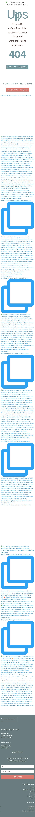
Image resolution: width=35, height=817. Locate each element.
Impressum (31, 806)
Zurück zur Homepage (16, 67)
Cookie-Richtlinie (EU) (28, 811)
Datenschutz (30, 808)
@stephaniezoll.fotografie (17, 89)
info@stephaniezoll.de (7, 735)
